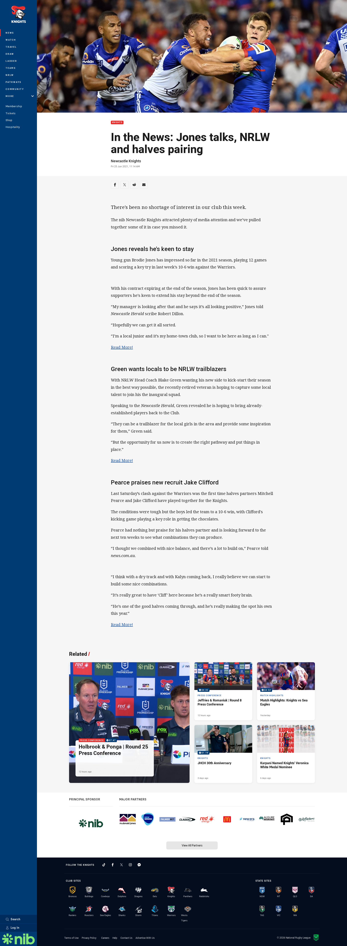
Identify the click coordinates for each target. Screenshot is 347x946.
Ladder (11, 60)
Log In (15, 928)
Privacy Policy (89, 937)
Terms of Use (71, 937)
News (10, 32)
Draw (10, 53)
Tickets (11, 113)
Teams (11, 67)
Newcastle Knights (126, 160)
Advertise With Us (145, 937)
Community (15, 88)
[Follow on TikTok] (103, 864)
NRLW (10, 74)
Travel (11, 46)
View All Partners (192, 845)
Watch (11, 39)
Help (114, 937)
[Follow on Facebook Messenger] (139, 864)
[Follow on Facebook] (112, 864)
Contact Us (126, 937)
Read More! (122, 347)
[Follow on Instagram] (130, 864)
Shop (9, 120)
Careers (105, 937)
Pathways (13, 81)
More (10, 96)
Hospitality (13, 127)
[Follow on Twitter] (121, 864)
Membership (14, 106)
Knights (117, 122)
